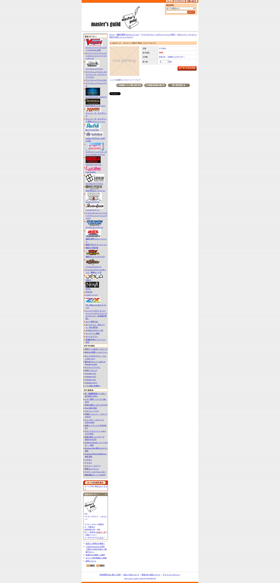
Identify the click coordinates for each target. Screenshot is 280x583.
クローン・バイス (92, 411)
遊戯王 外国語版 (92, 248)
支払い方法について (131, 575)
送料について (91, 561)
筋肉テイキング (91, 370)
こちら (101, 538)
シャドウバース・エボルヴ (96, 97)
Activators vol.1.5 (91, 383)
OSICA (88, 280)
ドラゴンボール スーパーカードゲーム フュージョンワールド (96, 215)
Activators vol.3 (90, 373)
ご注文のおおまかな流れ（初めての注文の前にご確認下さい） (96, 549)
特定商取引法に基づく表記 (110, 575)
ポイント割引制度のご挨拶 (96, 558)
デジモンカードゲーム (94, 227)
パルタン (88, 460)
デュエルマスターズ (93, 267)
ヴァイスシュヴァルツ (94, 69)
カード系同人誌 (92, 322)
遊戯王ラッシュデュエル (95, 257)
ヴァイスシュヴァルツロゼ (96, 80)
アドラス (88, 463)
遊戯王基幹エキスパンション (128, 35)
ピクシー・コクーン (93, 466)
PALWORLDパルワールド (96, 106)
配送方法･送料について (151, 575)
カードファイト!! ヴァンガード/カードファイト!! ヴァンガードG (96, 55)
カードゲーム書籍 (93, 333)
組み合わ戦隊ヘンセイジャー (96, 352)
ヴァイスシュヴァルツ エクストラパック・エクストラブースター (96, 74)
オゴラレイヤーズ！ (93, 367)
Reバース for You (92, 130)
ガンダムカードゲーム (94, 184)
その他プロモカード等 (94, 330)
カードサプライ (92, 336)
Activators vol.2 (90, 377)
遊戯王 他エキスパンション (96, 245)
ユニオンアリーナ (93, 202)
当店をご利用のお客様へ (95, 544)
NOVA (88, 289)
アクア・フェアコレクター (95, 472)
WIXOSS (89, 292)
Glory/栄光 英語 (91, 408)
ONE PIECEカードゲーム (95, 191)
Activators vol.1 (90, 380)
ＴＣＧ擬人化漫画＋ (93, 386)
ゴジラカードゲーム (93, 164)
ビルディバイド (92, 295)
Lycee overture (91, 172)
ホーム (112, 35)
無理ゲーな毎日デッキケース (96, 349)
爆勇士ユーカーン (92, 469)
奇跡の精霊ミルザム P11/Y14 (96, 405)
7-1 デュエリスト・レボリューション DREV (158, 35)
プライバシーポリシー (171, 575)
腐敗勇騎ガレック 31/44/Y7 (95, 475)
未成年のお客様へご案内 (95, 555)
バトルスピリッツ (93, 210)
